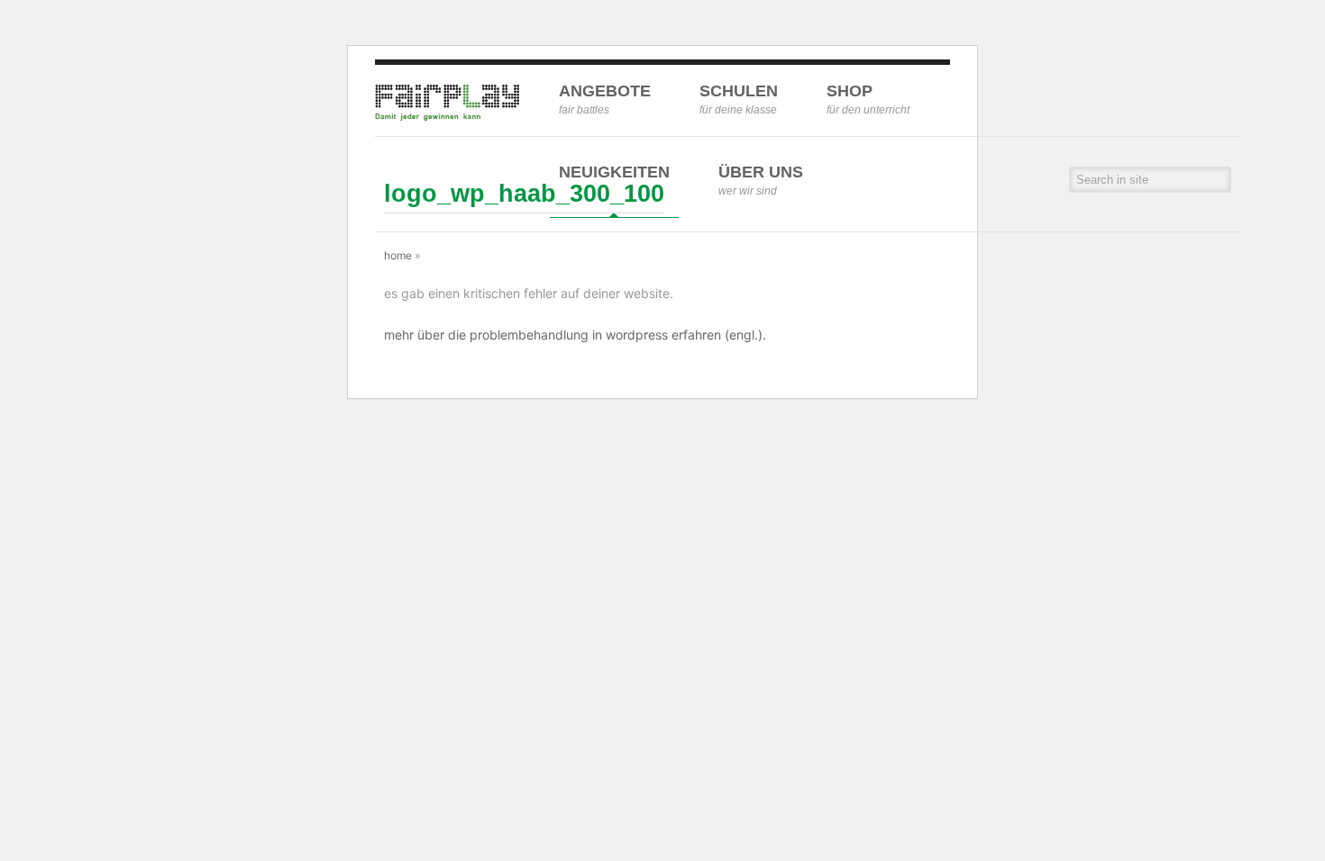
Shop (868, 99)
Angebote (605, 99)
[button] (1219, 180)
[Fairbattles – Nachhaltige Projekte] (447, 117)
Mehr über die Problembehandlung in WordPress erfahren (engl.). (575, 334)
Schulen (738, 99)
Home (398, 255)
